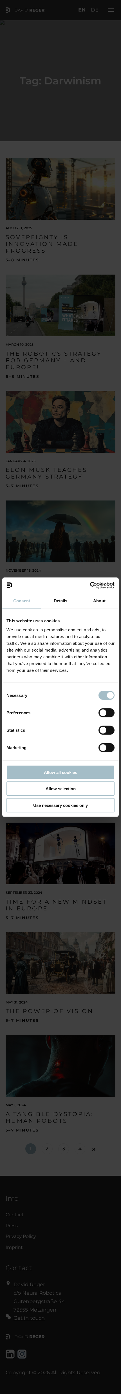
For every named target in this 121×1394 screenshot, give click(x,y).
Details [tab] (61, 600)
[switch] (106, 712)
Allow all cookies (60, 772)
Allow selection (61, 788)
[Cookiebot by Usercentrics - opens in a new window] (90, 585)
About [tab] (99, 600)
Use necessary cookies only (60, 805)
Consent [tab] (21, 600)
